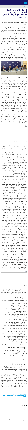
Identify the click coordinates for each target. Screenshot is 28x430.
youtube (14, 415)
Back (25, 6)
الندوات (25, 409)
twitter (8, 415)
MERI (5, 2)
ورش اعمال (24, 407)
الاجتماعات (25, 410)
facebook (11, 415)
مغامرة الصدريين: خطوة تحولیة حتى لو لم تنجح (17, 394)
